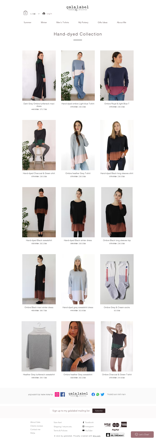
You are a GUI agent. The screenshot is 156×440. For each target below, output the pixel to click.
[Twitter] (102, 394)
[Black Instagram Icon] (83, 426)
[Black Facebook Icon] (83, 422)
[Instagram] (57, 394)
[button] (124, 22)
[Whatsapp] (97, 394)
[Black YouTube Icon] (83, 430)
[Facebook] (62, 394)
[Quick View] (39, 75)
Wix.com (96, 436)
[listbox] (35, 13)
